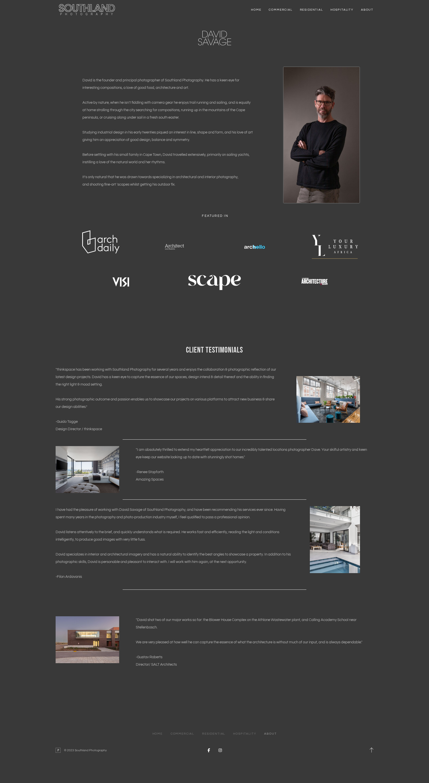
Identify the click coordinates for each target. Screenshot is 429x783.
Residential (311, 9)
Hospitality (342, 9)
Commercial (280, 9)
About (367, 9)
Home (256, 9)
